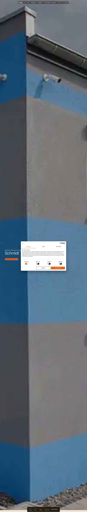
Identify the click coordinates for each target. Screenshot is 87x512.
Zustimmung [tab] (28, 246)
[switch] (37, 264)
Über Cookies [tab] (58, 246)
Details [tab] (43, 246)
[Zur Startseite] (21, 2)
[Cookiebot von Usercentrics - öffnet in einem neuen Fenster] (60, 243)
